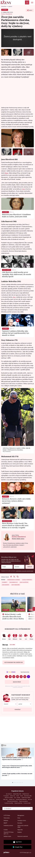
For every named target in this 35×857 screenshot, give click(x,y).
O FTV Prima (7, 815)
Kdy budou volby (28, 795)
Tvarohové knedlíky (8, 803)
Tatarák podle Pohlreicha (21, 799)
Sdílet (29, 11)
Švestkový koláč (27, 803)
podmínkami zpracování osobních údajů (24, 571)
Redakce (20, 832)
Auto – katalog (17, 797)
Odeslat (29, 566)
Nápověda (20, 829)
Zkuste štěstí (17, 682)
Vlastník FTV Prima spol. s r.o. (8, 833)
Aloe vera (30, 799)
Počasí (21, 795)
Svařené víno (12, 799)
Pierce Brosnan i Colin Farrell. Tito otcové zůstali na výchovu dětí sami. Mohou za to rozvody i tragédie (15, 525)
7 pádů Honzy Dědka (25, 797)
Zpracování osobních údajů (23, 826)
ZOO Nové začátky (9, 797)
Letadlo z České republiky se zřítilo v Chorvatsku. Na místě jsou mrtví (17, 774)
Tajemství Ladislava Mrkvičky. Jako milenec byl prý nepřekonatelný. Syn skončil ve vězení (15, 333)
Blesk (6, 173)
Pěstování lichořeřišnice (12, 801)
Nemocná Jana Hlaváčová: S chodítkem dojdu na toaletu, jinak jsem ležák (16, 215)
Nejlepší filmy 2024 (17, 793)
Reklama (6, 820)
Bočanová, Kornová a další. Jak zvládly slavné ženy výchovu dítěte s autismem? (16, 501)
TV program (6, 795)
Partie (17, 795)
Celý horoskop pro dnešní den (13, 662)
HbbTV (5, 823)
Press (19, 818)
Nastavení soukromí (23, 836)
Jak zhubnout (9, 793)
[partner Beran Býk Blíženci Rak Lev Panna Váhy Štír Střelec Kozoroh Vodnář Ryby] (25, 704)
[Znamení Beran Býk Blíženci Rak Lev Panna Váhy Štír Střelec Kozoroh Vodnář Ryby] (19, 567)
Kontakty (20, 823)
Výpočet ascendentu (23, 801)
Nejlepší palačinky (18, 803)
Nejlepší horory (25, 793)
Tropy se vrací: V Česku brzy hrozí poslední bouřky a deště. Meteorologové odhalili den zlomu (17, 766)
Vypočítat (17, 709)
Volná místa (7, 818)
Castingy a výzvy (22, 820)
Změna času (12, 795)
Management (21, 815)
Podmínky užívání (8, 825)
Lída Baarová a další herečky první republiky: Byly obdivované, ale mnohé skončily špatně (16, 274)
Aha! (23, 189)
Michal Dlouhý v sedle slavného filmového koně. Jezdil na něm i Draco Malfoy (13, 616)
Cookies (6, 829)
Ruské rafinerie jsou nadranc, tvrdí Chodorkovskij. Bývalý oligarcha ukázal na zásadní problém (16, 758)
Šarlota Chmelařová (6, 14)
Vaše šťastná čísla (25, 672)
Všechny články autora (18, 538)
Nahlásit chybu (7, 836)
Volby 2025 (5, 799)
